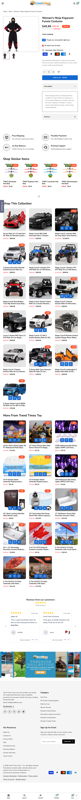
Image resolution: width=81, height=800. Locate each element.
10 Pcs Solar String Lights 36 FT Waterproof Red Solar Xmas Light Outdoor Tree (14, 447)
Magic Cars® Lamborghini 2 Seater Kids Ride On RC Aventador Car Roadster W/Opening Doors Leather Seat (66, 371)
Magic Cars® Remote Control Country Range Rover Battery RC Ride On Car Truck (66, 337)
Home (5, 11)
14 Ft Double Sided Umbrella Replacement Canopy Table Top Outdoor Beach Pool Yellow (39, 481)
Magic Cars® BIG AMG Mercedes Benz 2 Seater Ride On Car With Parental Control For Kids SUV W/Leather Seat (39, 235)
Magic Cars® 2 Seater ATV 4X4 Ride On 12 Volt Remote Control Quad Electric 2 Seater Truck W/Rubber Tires (40, 269)
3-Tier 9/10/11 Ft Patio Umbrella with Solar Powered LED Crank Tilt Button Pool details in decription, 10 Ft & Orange (39, 583)
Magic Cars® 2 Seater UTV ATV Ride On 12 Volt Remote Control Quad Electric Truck (66, 269)
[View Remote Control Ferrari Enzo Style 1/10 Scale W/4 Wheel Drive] (35, 632)
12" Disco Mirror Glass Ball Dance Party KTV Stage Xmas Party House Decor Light (39, 447)
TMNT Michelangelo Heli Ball (69, 183)
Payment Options (9, 749)
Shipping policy (21, 779)
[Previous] (5, 626)
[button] (51, 29)
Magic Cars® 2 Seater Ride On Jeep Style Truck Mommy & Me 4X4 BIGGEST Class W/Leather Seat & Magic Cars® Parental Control (66, 235)
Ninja (10, 11)
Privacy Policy (8, 739)
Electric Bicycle (45, 707)
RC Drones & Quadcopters (49, 701)
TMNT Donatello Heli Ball (9, 183)
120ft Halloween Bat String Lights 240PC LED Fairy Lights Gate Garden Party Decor (66, 447)
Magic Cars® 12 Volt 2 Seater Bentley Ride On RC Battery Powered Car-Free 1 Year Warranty (40, 337)
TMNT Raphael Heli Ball (30, 183)
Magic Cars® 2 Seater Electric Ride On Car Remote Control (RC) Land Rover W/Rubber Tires (14, 371)
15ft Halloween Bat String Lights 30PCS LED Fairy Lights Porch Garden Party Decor (65, 481)
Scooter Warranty (9, 753)
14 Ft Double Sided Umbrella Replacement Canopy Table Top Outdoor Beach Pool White (13, 481)
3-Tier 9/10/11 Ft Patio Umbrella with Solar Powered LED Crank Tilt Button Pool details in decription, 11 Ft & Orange (13, 583)
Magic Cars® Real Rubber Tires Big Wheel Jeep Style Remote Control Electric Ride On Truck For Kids (14, 303)
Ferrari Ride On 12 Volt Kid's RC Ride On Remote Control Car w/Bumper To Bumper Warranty (14, 235)
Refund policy (22, 776)
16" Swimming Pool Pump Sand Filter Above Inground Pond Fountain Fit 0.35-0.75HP (40, 515)
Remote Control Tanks (48, 721)
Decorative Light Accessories (50, 714)
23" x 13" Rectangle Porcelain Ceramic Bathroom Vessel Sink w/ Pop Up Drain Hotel (14, 549)
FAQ (4, 742)
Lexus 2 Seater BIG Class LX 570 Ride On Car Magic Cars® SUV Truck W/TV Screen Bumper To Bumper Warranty (14, 337)
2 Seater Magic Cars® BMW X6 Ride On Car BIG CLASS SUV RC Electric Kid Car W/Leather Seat (14, 405)
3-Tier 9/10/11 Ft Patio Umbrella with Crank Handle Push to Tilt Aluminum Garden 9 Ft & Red (66, 549)
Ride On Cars (45, 704)
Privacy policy (33, 776)
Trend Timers (7, 756)
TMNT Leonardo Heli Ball (50, 183)
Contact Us (7, 736)
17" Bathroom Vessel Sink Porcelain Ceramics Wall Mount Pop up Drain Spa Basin (65, 515)
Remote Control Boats (48, 711)
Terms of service (8, 779)
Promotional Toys (9, 746)
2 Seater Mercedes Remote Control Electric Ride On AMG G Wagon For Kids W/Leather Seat (13, 269)
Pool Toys (43, 697)
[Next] (75, 626)
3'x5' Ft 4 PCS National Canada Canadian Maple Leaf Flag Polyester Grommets (38, 549)
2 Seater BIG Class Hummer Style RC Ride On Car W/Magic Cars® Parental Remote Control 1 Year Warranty (40, 371)
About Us (6, 732)
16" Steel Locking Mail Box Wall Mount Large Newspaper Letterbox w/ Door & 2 (13, 515)
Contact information (10, 776)
